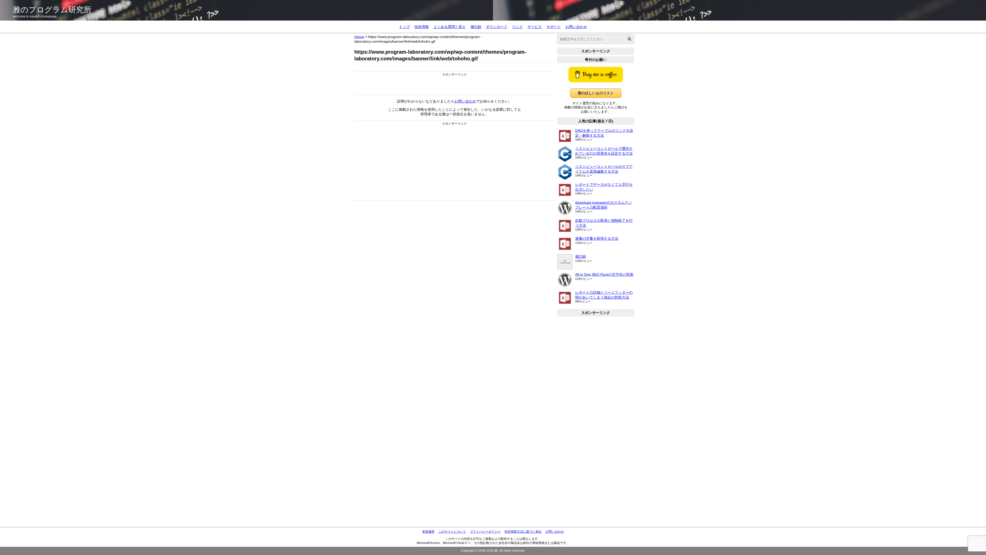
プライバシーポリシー (485, 531)
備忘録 (475, 27)
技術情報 (421, 27)
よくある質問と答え (449, 27)
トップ (404, 27)
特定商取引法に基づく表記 (523, 531)
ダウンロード (496, 27)
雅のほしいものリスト (596, 93)
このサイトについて (452, 531)
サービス (534, 27)
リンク (517, 27)
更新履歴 (428, 531)
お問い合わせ (576, 27)
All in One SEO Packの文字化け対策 (604, 274)
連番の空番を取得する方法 (596, 238)
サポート (553, 27)
